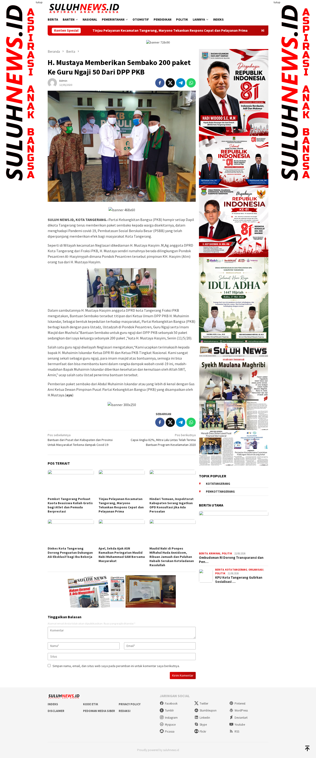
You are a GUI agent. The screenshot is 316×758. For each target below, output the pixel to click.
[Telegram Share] (180, 82)
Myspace (170, 725)
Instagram (171, 718)
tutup (39, 2)
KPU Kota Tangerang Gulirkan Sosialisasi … (238, 579)
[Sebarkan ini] (159, 82)
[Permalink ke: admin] (52, 82)
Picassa (169, 731)
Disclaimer (56, 711)
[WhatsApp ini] (191, 82)
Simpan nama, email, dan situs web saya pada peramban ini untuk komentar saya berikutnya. (116, 666)
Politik (227, 553)
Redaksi (124, 711)
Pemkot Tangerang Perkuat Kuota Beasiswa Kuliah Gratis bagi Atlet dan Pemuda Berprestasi (70, 505)
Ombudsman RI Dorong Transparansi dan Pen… (231, 560)
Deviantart (241, 718)
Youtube (240, 725)
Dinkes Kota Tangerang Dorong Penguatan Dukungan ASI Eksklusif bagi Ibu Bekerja (70, 552)
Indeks (53, 704)
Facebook (171, 703)
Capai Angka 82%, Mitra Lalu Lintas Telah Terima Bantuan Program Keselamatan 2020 (163, 440)
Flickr (203, 731)
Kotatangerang (218, 484)
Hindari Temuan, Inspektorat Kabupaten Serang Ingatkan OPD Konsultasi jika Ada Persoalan (171, 505)
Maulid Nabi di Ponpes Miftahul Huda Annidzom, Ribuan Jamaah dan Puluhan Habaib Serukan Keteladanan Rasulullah (171, 556)
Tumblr (169, 710)
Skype (203, 725)
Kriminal (215, 553)
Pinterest (240, 703)
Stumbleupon (208, 710)
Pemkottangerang (220, 492)
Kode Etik (90, 704)
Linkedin (205, 718)
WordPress (241, 710)
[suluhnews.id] (84, 8)
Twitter (204, 703)
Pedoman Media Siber (99, 711)
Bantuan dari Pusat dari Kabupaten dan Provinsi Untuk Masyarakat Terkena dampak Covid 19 (80, 440)
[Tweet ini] (170, 82)
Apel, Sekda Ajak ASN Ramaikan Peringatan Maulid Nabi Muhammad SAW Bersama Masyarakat (122, 554)
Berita (203, 553)
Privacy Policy (129, 704)
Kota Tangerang (236, 569)
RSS (237, 731)
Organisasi (255, 569)
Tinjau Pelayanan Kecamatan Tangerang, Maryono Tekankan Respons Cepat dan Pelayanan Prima (134, 30)
